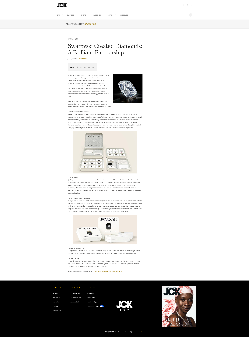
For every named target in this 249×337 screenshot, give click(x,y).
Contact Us (56, 298)
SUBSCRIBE (124, 15)
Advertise (56, 302)
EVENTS (83, 15)
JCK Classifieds (74, 302)
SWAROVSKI (90, 24)
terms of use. (140, 332)
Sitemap (55, 306)
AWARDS (111, 15)
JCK (62, 5)
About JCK (56, 293)
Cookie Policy (91, 298)
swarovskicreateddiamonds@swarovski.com (108, 271)
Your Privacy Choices (93, 306)
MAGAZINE (70, 15)
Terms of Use (57, 310)
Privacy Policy (91, 293)
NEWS (59, 15)
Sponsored (73, 39)
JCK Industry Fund (75, 298)
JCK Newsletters (75, 293)
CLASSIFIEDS (97, 15)
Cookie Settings (92, 302)
